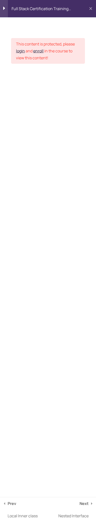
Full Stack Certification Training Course (40, 10)
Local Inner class (23, 510)
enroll (38, 51)
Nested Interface (73, 510)
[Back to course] (90, 8)
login (20, 51)
